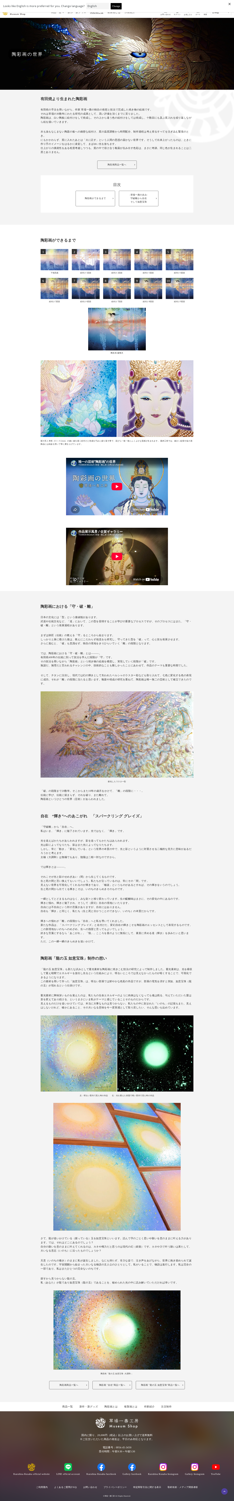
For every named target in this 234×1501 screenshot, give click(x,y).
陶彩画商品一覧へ (117, 164)
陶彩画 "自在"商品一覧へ (112, 1385)
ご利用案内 (42, 1487)
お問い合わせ (90, 1487)
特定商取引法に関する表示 (147, 1487)
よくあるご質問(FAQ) (65, 1487)
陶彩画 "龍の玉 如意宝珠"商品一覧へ (160, 1385)
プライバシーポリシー (115, 1487)
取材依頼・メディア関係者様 (183, 1487)
